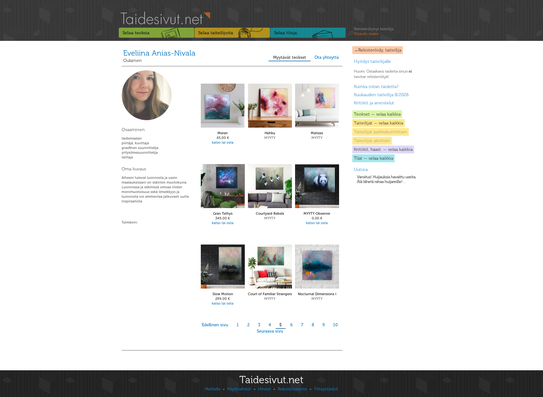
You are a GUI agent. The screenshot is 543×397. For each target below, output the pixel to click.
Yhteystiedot (326, 389)
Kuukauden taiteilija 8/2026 (381, 94)
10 (335, 325)
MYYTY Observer (317, 214)
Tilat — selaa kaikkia (373, 158)
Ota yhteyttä (327, 57)
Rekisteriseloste (292, 389)
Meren (222, 133)
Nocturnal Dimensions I (317, 294)
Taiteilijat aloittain (372, 140)
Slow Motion (222, 294)
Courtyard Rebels (270, 214)
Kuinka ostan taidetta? (376, 86)
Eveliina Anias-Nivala (159, 53)
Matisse (317, 133)
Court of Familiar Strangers (270, 294)
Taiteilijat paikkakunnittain (380, 132)
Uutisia (361, 169)
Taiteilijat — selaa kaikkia (378, 123)
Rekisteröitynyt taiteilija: (374, 31)
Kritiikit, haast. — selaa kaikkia (383, 149)
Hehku (270, 133)
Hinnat (264, 389)
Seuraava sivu (270, 331)
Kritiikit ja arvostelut (374, 103)
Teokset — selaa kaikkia (377, 114)
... (386, 179)
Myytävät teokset (289, 57)
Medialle (212, 389)
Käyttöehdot (239, 389)
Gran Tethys (223, 214)
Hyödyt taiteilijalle (372, 61)
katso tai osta (222, 143)
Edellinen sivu (215, 325)
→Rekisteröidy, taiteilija (377, 50)
